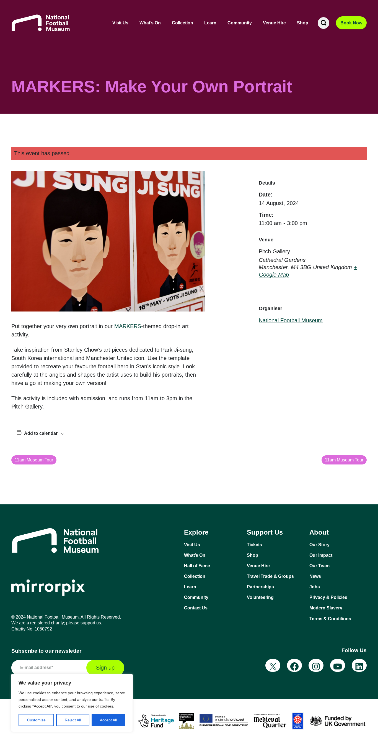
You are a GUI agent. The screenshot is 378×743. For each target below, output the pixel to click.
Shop (302, 23)
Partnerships (260, 586)
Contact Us (196, 608)
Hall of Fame (197, 565)
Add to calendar (41, 433)
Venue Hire (274, 23)
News (315, 576)
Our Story (319, 544)
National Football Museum (291, 320)
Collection (182, 23)
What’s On (150, 23)
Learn (210, 23)
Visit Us (120, 23)
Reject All (73, 720)
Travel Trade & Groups (270, 576)
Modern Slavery (325, 608)
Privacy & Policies (328, 597)
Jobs (314, 586)
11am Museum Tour (34, 460)
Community (239, 23)
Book (351, 23)
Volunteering (260, 597)
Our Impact (320, 555)
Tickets (254, 544)
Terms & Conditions (330, 618)
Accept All (108, 720)
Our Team (319, 565)
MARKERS (127, 326)
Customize (36, 720)
